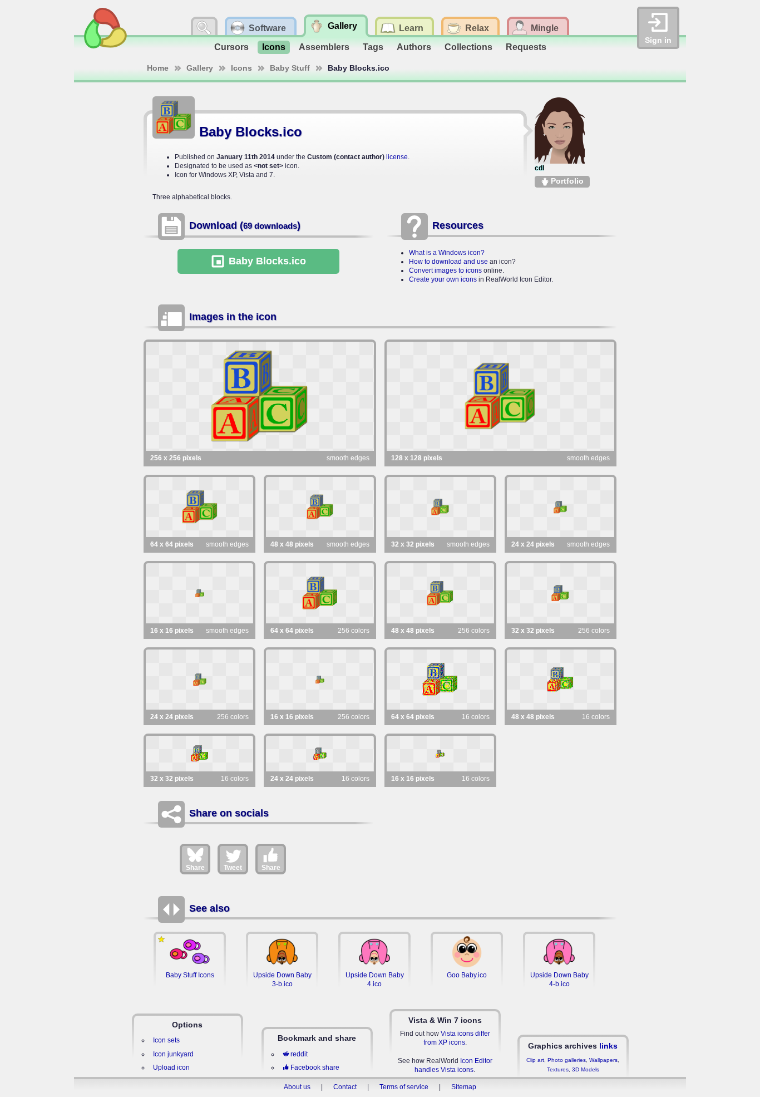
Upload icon (171, 1067)
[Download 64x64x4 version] (440, 679)
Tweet (233, 868)
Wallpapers (603, 1060)
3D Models (585, 1069)
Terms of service (403, 1087)
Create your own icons (443, 279)
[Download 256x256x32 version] (259, 396)
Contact (345, 1087)
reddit (299, 1054)
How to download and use (448, 261)
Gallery (199, 67)
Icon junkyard (173, 1054)
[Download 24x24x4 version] (320, 753)
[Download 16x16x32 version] (199, 593)
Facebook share (314, 1067)
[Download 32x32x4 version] (199, 753)
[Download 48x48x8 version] (440, 593)
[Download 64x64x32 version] (199, 507)
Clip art (535, 1060)
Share (195, 868)
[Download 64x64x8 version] (320, 593)
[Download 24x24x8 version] (199, 679)
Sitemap (463, 1087)
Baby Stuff (290, 67)
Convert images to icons (445, 270)
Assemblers (324, 47)
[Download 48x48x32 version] (320, 507)
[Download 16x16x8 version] (320, 679)
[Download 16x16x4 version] (440, 753)
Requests (526, 47)
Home (158, 67)
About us (297, 1087)
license (397, 157)
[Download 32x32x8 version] (560, 593)
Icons (273, 47)
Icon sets (166, 1040)
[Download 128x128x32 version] (500, 396)
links (608, 1045)
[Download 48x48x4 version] (560, 679)
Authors (414, 47)
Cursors (231, 47)
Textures (558, 1069)
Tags (373, 47)
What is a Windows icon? (447, 253)
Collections (468, 47)
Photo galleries (566, 1060)
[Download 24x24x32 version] (560, 507)
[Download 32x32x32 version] (440, 507)
